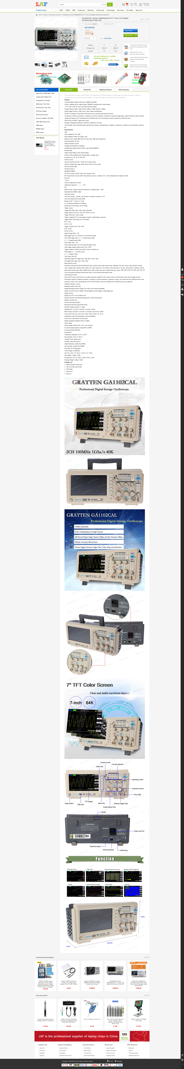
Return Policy (87, 1050)
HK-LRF (111, 1061)
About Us (41, 1048)
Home (40, 15)
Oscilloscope (100, 10)
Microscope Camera (42, 114)
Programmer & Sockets (43, 100)
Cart (127, 5)
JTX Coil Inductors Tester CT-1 (92, 1019)
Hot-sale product (41, 995)
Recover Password (111, 1050)
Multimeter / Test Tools (43, 104)
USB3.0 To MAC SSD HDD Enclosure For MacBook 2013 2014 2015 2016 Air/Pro (68, 1021)
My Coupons (63, 1050)
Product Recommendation (45, 957)
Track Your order (110, 1053)
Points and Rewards (89, 1055)
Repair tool (139, 10)
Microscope (120, 10)
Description (68, 89)
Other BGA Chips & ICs (43, 121)
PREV (142, 19)
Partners (131, 1050)
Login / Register (110, 1048)
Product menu (41, 10)
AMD (73, 10)
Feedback (42, 1053)
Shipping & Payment (105, 89)
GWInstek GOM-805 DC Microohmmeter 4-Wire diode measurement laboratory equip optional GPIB (138, 983)
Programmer (81, 10)
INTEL (61, 10)
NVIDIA (68, 10)
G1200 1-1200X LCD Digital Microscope (138, 1020)
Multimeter (91, 10)
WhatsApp (119, 1061)
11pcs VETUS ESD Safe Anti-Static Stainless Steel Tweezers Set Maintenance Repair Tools (115, 1021)
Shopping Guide (110, 1055)
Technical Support (133, 1053)
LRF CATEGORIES (42, 90)
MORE (148, 957)
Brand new (89, 33)
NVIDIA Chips (40, 129)
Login (144, 3)
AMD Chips (39, 125)
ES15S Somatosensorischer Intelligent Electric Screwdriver (45, 1020)
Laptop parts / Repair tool (43, 97)
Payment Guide (64, 1048)
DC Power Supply (41, 111)
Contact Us (42, 1050)
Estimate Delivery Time (65, 1055)
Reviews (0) (87, 89)
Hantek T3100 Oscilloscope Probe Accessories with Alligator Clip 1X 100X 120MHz (68, 982)
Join (148, 3)
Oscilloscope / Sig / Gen (55, 15)
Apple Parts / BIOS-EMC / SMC (45, 93)
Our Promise (87, 1048)
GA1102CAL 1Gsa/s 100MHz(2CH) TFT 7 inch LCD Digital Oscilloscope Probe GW (50, 144)
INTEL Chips (40, 132)
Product (45, 15)
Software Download (134, 1055)
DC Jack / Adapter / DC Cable (44, 118)
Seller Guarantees (123, 89)
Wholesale (112, 64)
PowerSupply (111, 10)
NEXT (148, 19)
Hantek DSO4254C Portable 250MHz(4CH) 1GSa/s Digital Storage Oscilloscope (92, 982)
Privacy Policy (87, 1053)
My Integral (62, 1053)
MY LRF (147, 5)
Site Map (41, 1055)
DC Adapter (130, 10)
